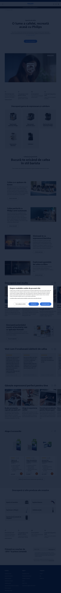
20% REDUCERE (17, 311)
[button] (54, 271)
